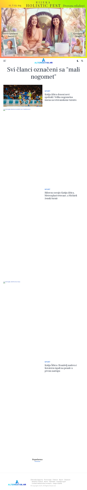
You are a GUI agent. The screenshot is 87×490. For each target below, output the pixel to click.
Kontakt (52, 481)
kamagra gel (61, 481)
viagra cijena (57, 483)
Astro (46, 481)
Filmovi (55, 480)
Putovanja (48, 480)
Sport (61, 480)
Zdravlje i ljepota (37, 480)
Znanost (67, 480)
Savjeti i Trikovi (37, 481)
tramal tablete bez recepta (42, 483)
